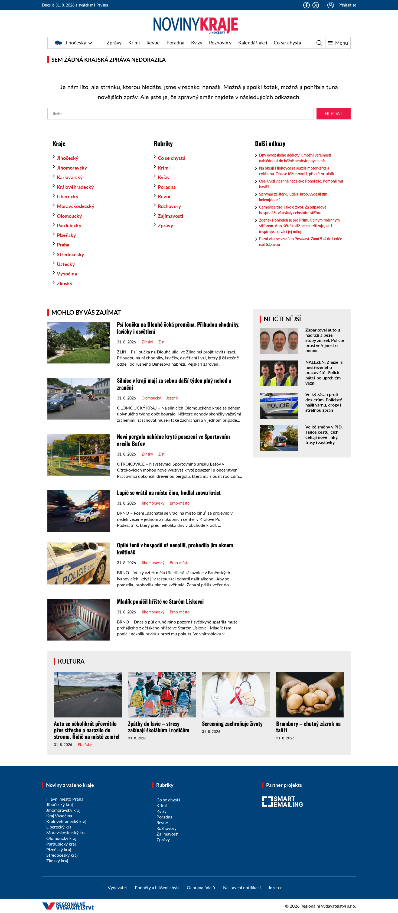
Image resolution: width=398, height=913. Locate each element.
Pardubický (69, 225)
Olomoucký (69, 216)
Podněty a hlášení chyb (157, 887)
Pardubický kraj (61, 843)
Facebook (306, 5)
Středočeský (70, 254)
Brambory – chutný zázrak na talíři (308, 726)
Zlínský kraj (57, 860)
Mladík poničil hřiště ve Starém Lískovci (160, 601)
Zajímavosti (170, 216)
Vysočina (67, 274)
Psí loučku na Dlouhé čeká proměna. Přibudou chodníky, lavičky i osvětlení (178, 327)
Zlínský (65, 283)
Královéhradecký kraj (66, 821)
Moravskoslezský (75, 206)
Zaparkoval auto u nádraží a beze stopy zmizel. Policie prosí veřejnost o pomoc (324, 340)
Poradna (175, 43)
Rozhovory (220, 43)
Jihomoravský (72, 168)
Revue (153, 43)
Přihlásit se (347, 5)
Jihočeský (75, 43)
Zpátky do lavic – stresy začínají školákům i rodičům (158, 726)
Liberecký (68, 196)
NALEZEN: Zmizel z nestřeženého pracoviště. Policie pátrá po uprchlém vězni (323, 372)
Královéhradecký (75, 187)
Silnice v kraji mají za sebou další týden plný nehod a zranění (174, 383)
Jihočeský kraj (59, 804)
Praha (63, 245)
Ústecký (66, 264)
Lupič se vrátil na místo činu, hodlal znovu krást (169, 492)
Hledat (333, 113)
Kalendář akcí (252, 43)
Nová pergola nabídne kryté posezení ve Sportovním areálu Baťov (173, 439)
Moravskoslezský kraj (66, 832)
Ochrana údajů (201, 887)
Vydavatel (117, 887)
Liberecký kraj (59, 826)
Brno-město (180, 503)
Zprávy (114, 43)
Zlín (161, 342)
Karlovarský (70, 177)
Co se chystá (287, 43)
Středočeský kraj (62, 854)
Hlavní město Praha (64, 798)
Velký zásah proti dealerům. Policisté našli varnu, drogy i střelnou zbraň (323, 402)
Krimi (134, 43)
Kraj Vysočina (59, 815)
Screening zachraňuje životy (232, 723)
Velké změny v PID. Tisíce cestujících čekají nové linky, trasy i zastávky (324, 434)
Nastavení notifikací (242, 887)
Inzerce (275, 887)
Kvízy (196, 43)
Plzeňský (66, 235)
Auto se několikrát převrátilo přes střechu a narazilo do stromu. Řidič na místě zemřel (86, 729)
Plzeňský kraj (58, 849)
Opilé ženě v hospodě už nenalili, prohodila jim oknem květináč (175, 548)
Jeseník (172, 398)
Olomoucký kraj (61, 838)
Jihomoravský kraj (63, 810)
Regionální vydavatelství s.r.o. (328, 905)
